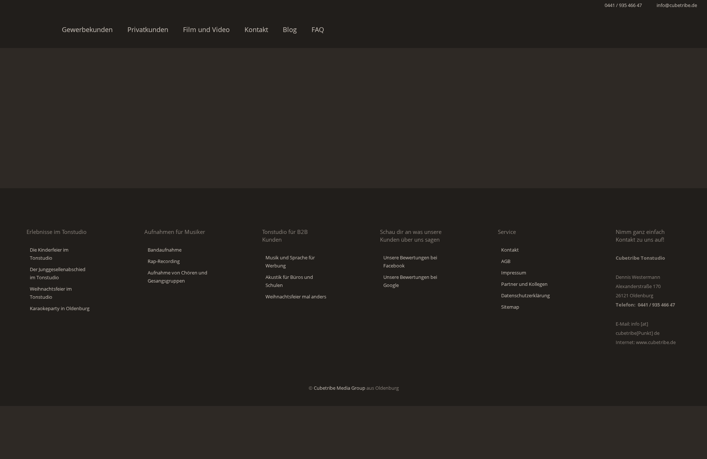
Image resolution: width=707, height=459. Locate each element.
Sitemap (510, 307)
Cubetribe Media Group (339, 388)
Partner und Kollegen (524, 284)
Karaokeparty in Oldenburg (59, 308)
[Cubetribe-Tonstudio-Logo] (27, 29)
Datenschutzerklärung (525, 295)
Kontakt (510, 249)
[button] (693, 29)
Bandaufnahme (165, 249)
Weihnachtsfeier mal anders (295, 296)
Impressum (513, 272)
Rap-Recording (164, 261)
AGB (505, 261)
